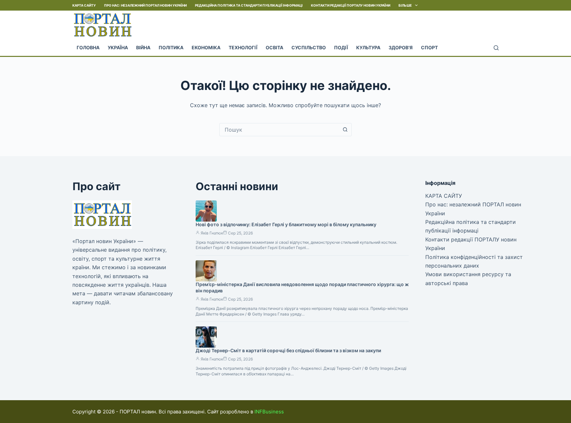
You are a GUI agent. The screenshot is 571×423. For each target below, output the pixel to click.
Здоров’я (401, 47)
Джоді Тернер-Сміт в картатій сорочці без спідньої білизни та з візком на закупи (288, 350)
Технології (243, 47)
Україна (118, 47)
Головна (88, 47)
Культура (368, 47)
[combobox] (279, 129)
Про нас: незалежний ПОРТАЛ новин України (145, 5)
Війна (143, 47)
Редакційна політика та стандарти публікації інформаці (249, 5)
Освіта (274, 47)
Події (341, 47)
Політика (171, 47)
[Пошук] (496, 47)
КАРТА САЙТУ (84, 5)
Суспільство (308, 47)
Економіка (206, 47)
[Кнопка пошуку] (345, 129)
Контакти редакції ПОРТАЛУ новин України (350, 5)
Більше (405, 5)
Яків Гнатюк (212, 233)
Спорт (429, 47)
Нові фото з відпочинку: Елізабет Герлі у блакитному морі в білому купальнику (286, 224)
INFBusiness (269, 411)
